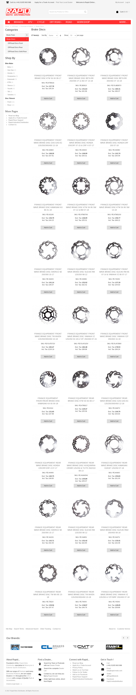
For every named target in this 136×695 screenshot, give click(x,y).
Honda (11, 73)
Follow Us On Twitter (80, 672)
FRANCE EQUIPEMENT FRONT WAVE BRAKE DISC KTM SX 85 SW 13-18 (114, 207)
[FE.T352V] (48, 573)
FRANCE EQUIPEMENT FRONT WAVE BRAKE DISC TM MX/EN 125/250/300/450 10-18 (48, 336)
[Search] (85, 12)
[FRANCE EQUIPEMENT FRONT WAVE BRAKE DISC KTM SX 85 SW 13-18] (114, 185)
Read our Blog (13, 116)
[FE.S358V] (81, 250)
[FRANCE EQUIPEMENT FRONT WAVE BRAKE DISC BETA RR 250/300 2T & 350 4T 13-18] (81, 56)
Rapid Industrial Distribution (18, 122)
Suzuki (11, 88)
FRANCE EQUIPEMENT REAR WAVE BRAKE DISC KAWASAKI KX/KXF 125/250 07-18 (114, 465)
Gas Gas (11, 70)
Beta (10, 67)
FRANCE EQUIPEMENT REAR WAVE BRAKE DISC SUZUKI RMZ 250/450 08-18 (114, 530)
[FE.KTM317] (81, 379)
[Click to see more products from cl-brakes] (53, 647)
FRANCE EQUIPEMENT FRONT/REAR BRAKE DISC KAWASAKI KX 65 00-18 (48, 401)
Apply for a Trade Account (17, 118)
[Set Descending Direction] (60, 35)
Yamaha (11, 95)
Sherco (11, 85)
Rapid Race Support (15, 120)
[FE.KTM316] (48, 56)
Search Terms (19, 629)
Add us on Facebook (80, 674)
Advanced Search (32, 629)
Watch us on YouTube (80, 670)
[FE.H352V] (81, 121)
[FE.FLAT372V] (48, 315)
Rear (10, 105)
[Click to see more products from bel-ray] (22, 647)
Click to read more (13, 684)
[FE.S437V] (114, 508)
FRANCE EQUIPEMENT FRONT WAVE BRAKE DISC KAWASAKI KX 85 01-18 (48, 207)
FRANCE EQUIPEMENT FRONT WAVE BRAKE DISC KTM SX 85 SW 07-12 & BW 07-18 (81, 207)
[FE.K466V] (114, 444)
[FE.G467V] (114, 379)
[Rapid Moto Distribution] (18, 11)
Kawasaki (12, 79)
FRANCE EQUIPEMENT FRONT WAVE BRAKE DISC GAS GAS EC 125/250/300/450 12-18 (48, 142)
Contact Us (12, 125)
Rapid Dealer (53, 676)
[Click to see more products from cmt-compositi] (83, 647)
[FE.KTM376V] (81, 185)
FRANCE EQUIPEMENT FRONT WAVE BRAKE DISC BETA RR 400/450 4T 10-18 (114, 78)
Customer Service (123, 629)
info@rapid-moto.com (114, 671)
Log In (127, 2)
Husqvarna (12, 76)
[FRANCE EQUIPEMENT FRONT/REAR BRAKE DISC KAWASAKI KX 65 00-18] (48, 379)
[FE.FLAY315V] (81, 315)
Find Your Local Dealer (64, 2)
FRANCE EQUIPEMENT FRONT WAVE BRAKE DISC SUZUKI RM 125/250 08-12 (81, 272)
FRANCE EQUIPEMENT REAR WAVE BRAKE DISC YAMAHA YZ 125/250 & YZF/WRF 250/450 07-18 (114, 594)
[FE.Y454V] (114, 573)
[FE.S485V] (81, 508)
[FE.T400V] (81, 573)
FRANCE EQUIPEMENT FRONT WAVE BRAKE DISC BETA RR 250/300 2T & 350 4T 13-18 (81, 78)
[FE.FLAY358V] (114, 315)
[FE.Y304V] (114, 250)
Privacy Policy (78, 668)
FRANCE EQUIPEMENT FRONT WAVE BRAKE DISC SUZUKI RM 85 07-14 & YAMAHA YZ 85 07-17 (114, 272)
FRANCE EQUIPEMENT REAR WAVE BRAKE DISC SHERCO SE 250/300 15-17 (48, 530)
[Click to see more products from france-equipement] (114, 647)
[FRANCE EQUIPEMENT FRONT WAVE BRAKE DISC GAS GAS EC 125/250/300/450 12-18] (48, 121)
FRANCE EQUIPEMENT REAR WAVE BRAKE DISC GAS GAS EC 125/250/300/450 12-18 (114, 401)
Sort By (44, 35)
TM (9, 92)
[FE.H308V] (114, 121)
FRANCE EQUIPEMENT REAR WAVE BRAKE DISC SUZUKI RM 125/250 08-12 (81, 530)
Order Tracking (45, 629)
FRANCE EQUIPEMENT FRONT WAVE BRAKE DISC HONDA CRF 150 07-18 (114, 142)
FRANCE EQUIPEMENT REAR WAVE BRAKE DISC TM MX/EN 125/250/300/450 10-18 (81, 594)
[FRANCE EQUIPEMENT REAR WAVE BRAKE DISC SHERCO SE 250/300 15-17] (48, 508)
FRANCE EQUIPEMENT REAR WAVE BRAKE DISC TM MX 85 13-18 (48, 594)
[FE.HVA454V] (81, 444)
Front (10, 102)
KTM (10, 82)
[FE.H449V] (48, 444)
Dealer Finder (55, 665)
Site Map (9, 629)
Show (66, 35)
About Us (112, 629)
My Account (119, 2)
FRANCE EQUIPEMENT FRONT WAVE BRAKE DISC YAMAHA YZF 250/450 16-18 (114, 336)
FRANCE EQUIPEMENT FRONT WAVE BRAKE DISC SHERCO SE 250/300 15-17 (48, 272)
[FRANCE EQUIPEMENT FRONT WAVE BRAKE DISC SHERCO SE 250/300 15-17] (48, 250)
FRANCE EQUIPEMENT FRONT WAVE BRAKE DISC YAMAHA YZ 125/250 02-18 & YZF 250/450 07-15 (81, 336)
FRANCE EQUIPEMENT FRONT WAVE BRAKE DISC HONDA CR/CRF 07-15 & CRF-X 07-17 (81, 142)
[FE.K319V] (48, 185)
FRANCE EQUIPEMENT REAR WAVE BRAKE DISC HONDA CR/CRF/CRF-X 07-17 (48, 465)
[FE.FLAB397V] (114, 56)
